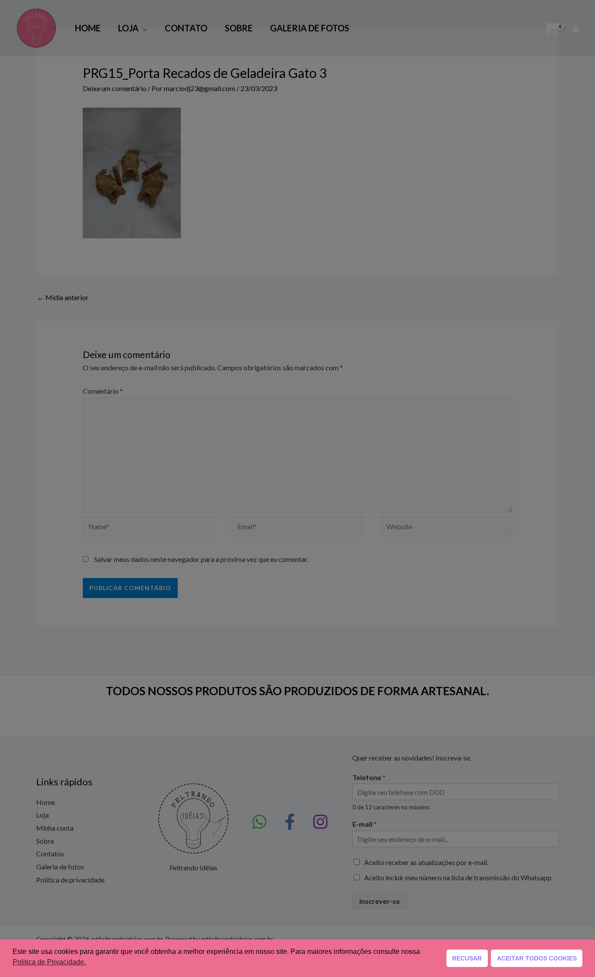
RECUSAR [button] (467, 958)
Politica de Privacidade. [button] (49, 962)
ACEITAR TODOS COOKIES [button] (537, 958)
